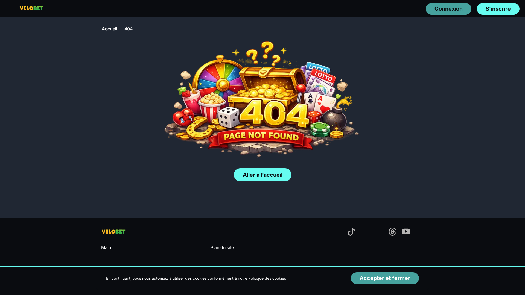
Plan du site (222, 247)
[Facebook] (338, 232)
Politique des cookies (267, 278)
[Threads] (392, 232)
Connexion (448, 8)
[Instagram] (379, 232)
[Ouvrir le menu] (8, 8)
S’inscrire (498, 8)
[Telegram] (365, 232)
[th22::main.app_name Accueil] (31, 8)
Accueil (109, 28)
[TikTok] (351, 232)
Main (106, 247)
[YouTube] (406, 232)
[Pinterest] (420, 232)
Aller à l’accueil (262, 175)
